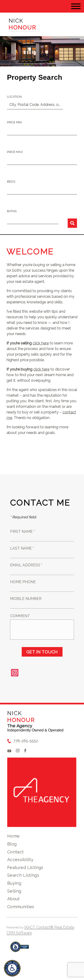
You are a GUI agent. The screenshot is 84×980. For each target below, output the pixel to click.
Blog (12, 843)
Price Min (14, 122)
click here (41, 343)
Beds (11, 181)
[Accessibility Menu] (12, 968)
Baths (12, 211)
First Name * (22, 531)
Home (13, 836)
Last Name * (22, 548)
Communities (20, 906)
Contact (15, 851)
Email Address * (26, 565)
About (13, 898)
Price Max (15, 152)
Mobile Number (26, 598)
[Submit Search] (72, 223)
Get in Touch (42, 651)
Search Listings (23, 875)
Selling (14, 891)
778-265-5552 (25, 741)
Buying (14, 883)
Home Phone (23, 582)
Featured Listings (25, 867)
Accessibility (20, 859)
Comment (20, 616)
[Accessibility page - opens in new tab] (20, 949)
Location (14, 96)
